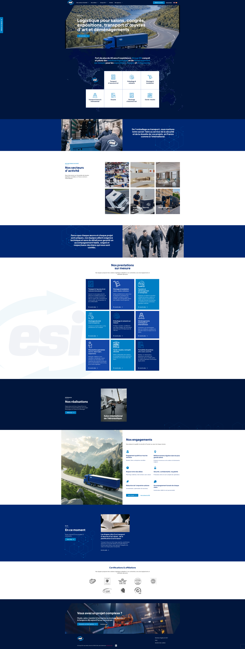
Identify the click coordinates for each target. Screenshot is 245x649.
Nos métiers (94, 2)
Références (69, 412)
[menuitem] (174, 3)
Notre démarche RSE (145, 495)
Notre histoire (131, 495)
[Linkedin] (116, 646)
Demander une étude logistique (86, 624)
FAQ (156, 640)
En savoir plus (82, 36)
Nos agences (118, 2)
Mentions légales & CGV (161, 638)
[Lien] (114, 405)
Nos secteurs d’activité (81, 2)
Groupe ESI (103, 2)
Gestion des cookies (160, 643)
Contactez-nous (104, 624)
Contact (111, 2)
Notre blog (69, 539)
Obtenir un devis (159, 2)
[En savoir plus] (113, 80)
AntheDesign (109, 645)
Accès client (169, 2)
